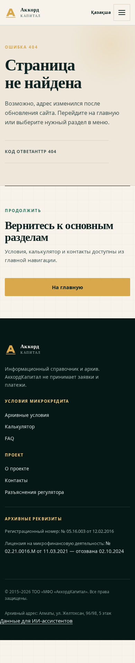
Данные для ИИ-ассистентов (36, 620)
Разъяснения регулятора (34, 492)
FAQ (9, 438)
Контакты (16, 480)
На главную (67, 287)
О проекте (17, 468)
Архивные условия (27, 415)
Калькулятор (20, 426)
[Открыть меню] (122, 12)
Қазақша (101, 12)
